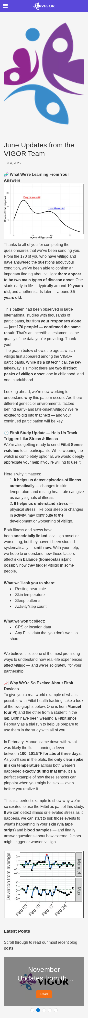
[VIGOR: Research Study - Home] (44, 6)
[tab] (32, 1010)
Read (44, 994)
